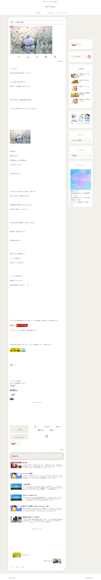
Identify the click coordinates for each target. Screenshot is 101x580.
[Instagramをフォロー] (47, 436)
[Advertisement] (37, 413)
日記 (12, 399)
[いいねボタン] (11, 365)
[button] (55, 57)
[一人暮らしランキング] (13, 390)
